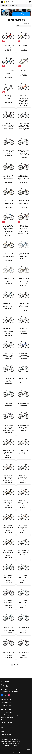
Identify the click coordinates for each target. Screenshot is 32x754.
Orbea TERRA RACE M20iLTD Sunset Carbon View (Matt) (8, 603)
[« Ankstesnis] (6, 665)
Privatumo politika (6, 705)
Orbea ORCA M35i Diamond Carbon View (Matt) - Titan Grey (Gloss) (8, 379)
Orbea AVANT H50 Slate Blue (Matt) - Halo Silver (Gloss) (8, 305)
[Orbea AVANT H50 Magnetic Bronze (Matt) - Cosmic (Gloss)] (24, 295)
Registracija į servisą (7, 717)
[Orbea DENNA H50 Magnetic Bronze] (24, 542)
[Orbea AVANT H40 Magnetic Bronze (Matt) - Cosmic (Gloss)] (24, 416)
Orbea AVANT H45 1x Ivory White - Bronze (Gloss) (23, 452)
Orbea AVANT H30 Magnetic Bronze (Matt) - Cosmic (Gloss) (8, 331)
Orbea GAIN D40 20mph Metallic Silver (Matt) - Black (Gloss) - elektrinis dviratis (23, 126)
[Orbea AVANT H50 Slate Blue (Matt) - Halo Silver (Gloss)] (8, 295)
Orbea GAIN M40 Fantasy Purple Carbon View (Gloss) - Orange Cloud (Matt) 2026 (8, 427)
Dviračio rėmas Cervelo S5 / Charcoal (23, 70)
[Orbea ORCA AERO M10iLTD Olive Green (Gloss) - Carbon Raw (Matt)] (8, 192)
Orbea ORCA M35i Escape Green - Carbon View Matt (23, 378)
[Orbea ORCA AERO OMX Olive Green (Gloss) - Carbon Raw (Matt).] (24, 270)
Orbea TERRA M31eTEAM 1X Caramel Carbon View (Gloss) (8, 503)
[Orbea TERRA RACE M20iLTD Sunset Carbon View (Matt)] (8, 593)
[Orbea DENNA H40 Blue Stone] (8, 394)
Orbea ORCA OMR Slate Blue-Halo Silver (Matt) (23, 255)
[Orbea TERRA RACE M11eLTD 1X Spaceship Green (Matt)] (24, 467)
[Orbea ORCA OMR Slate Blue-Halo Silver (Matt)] (24, 245)
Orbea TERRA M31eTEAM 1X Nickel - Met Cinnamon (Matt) (8, 478)
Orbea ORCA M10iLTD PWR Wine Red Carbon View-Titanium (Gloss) (24, 178)
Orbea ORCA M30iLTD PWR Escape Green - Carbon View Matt (8, 628)
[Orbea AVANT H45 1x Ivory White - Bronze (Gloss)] (24, 442)
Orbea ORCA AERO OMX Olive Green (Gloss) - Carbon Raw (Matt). (23, 281)
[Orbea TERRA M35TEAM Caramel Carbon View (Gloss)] (8, 542)
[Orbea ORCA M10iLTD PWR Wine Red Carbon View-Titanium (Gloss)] (24, 167)
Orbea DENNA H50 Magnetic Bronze (23, 551)
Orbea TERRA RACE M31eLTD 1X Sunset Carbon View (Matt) (8, 653)
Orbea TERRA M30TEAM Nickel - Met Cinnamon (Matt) (23, 503)
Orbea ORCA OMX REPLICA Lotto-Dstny (8, 280)
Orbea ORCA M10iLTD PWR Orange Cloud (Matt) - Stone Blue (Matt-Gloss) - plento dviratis (23, 99)
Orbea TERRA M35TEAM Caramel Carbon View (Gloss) (8, 553)
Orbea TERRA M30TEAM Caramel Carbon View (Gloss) (8, 528)
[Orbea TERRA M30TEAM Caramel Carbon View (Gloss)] (8, 517)
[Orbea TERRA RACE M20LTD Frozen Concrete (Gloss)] (8, 567)
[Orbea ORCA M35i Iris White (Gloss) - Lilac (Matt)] (8, 345)
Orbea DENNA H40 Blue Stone (8, 402)
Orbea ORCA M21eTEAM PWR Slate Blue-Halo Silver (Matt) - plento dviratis (8, 228)
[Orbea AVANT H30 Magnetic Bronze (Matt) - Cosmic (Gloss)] (8, 320)
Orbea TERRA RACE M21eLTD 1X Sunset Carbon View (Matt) (23, 653)
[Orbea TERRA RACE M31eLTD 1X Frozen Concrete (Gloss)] (24, 618)
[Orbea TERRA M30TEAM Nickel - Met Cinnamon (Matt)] (24, 492)
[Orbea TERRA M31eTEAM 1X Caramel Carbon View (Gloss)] (8, 492)
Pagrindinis (4, 5)
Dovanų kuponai (6, 720)
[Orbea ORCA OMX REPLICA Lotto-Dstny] (8, 270)
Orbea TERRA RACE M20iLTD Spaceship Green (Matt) (23, 578)
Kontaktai (4, 724)
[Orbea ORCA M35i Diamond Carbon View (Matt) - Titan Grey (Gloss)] (8, 369)
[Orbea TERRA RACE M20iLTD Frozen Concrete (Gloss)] (24, 593)
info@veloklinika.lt (12, 691)
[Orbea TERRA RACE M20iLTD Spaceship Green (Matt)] (24, 567)
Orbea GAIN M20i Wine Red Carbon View (8, 151)
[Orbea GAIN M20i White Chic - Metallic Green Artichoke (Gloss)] (24, 142)
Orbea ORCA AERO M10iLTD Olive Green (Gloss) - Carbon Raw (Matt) (8, 203)
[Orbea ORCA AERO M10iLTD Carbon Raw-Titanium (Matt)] (24, 192)
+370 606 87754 (12, 689)
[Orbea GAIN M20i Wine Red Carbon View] (8, 142)
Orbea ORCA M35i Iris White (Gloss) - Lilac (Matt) (8, 355)
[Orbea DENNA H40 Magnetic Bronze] (24, 394)
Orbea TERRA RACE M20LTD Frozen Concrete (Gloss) (8, 578)
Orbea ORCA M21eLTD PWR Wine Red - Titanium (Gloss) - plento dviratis (23, 228)
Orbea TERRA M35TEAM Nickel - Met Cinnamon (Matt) (23, 528)
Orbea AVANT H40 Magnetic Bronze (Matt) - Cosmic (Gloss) (23, 426)
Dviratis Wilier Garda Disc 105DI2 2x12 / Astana (23, 45)
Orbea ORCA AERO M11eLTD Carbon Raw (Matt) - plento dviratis (8, 256)
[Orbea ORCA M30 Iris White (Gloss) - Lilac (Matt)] (24, 320)
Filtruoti (17, 752)
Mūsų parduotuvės (7, 722)
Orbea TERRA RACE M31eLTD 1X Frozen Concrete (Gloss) (23, 628)
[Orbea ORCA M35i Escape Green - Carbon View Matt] (24, 369)
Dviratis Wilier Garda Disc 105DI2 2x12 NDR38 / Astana (8, 71)
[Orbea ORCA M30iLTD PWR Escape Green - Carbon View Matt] (8, 618)
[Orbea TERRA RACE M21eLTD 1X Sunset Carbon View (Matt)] (24, 643)
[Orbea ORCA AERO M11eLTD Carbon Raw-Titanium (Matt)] (8, 167)
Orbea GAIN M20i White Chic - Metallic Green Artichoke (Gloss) (23, 152)
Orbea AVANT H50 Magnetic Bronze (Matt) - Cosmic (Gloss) (23, 306)
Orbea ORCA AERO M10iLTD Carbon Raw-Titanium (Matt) (23, 203)
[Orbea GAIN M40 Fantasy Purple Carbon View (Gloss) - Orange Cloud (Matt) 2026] (8, 416)
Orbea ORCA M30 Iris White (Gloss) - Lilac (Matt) (23, 330)
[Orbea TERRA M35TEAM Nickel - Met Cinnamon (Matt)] (24, 517)
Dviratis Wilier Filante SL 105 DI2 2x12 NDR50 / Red (8, 45)
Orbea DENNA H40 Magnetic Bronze (23, 402)
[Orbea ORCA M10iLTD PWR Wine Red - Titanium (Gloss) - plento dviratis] (8, 115)
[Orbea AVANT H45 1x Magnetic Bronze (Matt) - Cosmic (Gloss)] (8, 442)
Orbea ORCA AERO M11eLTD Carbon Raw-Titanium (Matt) (8, 178)
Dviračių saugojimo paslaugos (10, 715)
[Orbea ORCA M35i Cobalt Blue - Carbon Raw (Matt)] (24, 345)
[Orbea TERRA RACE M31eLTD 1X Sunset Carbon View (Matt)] (8, 643)
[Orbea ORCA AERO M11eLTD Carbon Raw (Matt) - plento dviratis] (8, 245)
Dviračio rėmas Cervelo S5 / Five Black (8, 97)
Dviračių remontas (6, 712)
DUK (2, 727)
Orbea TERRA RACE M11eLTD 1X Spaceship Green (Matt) (23, 478)
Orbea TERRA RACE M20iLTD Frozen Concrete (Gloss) (23, 603)
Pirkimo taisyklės (6, 702)
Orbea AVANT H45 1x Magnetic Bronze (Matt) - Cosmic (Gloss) (8, 453)
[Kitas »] (25, 665)
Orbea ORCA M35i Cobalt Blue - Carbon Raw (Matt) (23, 355)
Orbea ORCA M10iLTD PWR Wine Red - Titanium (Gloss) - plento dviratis (8, 126)
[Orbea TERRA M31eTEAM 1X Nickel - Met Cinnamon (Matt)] (8, 467)
